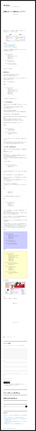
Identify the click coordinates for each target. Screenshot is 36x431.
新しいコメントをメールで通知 (8, 378)
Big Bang (6, 5)
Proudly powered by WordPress (11, 428)
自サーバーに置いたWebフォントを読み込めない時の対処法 (14, 417)
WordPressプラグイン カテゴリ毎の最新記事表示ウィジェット (14, 423)
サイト (4, 369)
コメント (5, 347)
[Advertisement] (15, 21)
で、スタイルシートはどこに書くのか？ (10, 44)
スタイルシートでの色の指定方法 (9, 45)
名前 (4, 360)
